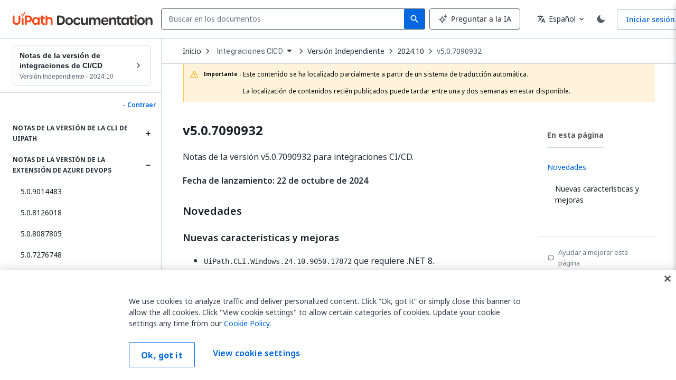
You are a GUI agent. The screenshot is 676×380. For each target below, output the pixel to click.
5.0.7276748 (41, 254)
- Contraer (139, 105)
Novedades (212, 211)
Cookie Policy (246, 323)
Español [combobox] (556, 18)
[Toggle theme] (601, 19)
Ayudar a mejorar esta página (593, 257)
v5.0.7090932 (459, 51)
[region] (338, 325)
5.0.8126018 (41, 212)
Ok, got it (162, 355)
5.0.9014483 (41, 191)
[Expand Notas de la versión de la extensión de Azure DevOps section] (148, 165)
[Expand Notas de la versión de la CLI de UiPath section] (148, 133)
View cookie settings (256, 353)
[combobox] (285, 19)
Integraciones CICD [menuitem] (250, 51)
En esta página (575, 134)
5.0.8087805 (41, 233)
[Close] (667, 279)
